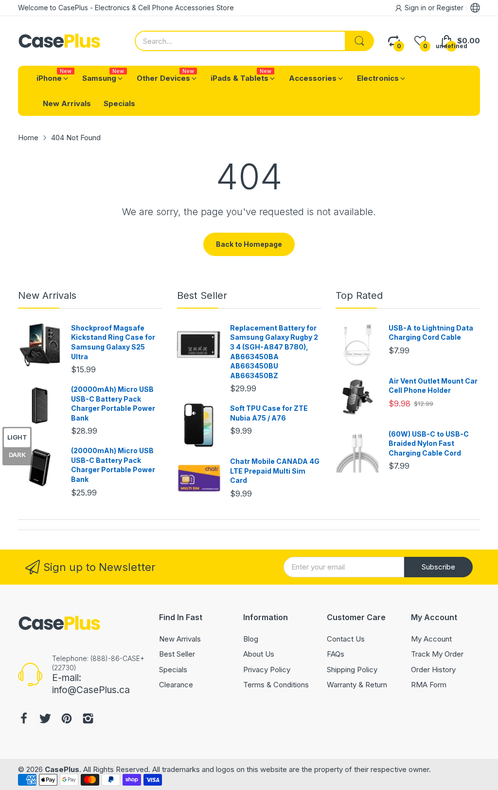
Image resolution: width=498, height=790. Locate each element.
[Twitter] (45, 720)
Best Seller (202, 295)
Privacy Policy (266, 669)
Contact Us (346, 638)
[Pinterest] (66, 720)
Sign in (416, 7)
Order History (433, 669)
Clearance (176, 684)
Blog (250, 638)
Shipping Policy (352, 669)
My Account (431, 638)
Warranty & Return (357, 684)
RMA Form (428, 684)
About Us (258, 654)
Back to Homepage (249, 244)
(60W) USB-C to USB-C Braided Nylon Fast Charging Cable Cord (429, 443)
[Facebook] (24, 720)
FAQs (335, 654)
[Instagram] (88, 720)
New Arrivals (47, 295)
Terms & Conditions (276, 684)
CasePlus (62, 769)
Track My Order (437, 654)
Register (450, 7)
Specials (173, 669)
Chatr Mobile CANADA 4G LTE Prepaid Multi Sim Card (275, 470)
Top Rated (359, 295)
